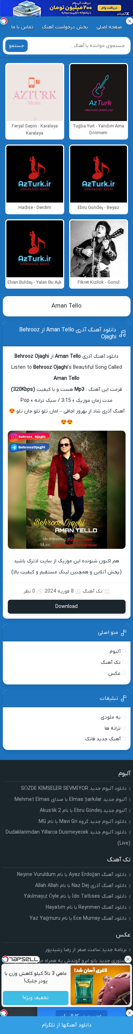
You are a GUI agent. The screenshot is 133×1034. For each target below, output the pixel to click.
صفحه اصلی (109, 27)
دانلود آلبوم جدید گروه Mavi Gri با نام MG (83, 821)
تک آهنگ (92, 591)
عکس (114, 673)
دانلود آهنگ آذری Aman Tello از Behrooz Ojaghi (67, 333)
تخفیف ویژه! (36, 998)
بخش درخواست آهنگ (65, 27)
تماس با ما (22, 27)
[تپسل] (3, 21)
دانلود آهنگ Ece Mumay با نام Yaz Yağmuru (78, 918)
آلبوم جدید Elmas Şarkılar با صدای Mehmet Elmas (71, 799)
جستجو (16, 46)
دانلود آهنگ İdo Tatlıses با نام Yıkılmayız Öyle (75, 896)
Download (66, 606)
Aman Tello (66, 306)
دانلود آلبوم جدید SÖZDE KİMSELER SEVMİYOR (74, 788)
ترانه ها (113, 728)
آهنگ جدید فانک (103, 739)
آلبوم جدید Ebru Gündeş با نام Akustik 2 (83, 810)
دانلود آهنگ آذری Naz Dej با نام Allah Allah (81, 885)
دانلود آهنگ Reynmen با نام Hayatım (86, 907)
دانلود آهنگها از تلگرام (67, 1025)
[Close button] (127, 959)
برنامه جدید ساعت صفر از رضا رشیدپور (86, 949)
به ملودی (111, 717)
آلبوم (115, 651)
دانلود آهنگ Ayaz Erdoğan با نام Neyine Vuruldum (72, 874)
